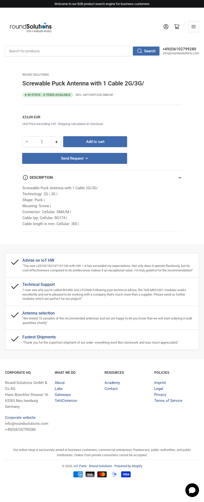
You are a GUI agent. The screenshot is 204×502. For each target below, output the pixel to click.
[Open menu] (193, 26)
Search (149, 51)
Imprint (160, 382)
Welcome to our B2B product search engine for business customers (102, 4)
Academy (112, 382)
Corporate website (20, 417)
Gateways (63, 394)
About (60, 382)
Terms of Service (168, 400)
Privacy (160, 394)
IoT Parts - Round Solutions (93, 466)
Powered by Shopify (128, 466)
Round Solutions (35, 74)
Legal (158, 388)
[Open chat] (192, 490)
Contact (111, 388)
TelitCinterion (66, 400)
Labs (59, 388)
